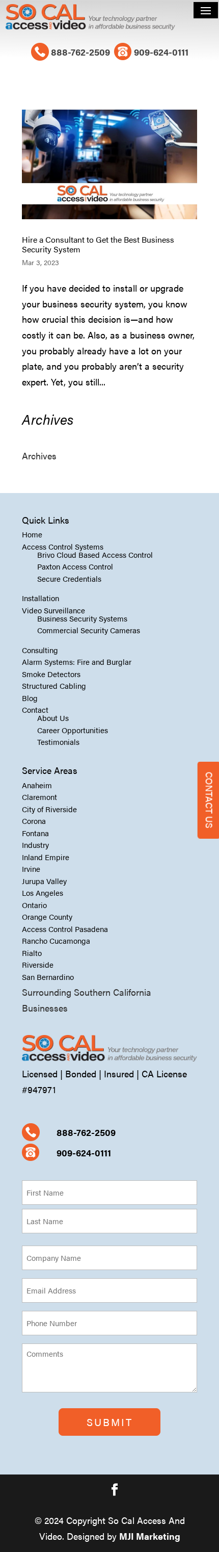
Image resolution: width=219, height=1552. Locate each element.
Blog (30, 697)
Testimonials (58, 741)
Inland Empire (45, 856)
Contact (35, 709)
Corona (34, 820)
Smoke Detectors (51, 673)
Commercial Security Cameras (88, 630)
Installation (40, 597)
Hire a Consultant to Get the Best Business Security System (98, 244)
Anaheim (37, 785)
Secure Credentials (69, 578)
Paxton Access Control (75, 566)
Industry (35, 844)
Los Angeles (42, 892)
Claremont (39, 796)
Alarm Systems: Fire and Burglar (76, 661)
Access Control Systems (62, 546)
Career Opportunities (72, 730)
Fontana (35, 832)
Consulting (40, 649)
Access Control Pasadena (65, 928)
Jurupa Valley (44, 880)
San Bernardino (48, 976)
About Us (53, 717)
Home (32, 534)
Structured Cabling (54, 685)
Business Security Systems (82, 618)
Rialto (32, 952)
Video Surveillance (53, 610)
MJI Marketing (149, 1536)
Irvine (31, 868)
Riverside (37, 964)
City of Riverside (49, 809)
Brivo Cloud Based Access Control (95, 554)
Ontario (34, 904)
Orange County (47, 916)
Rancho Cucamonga (56, 940)
